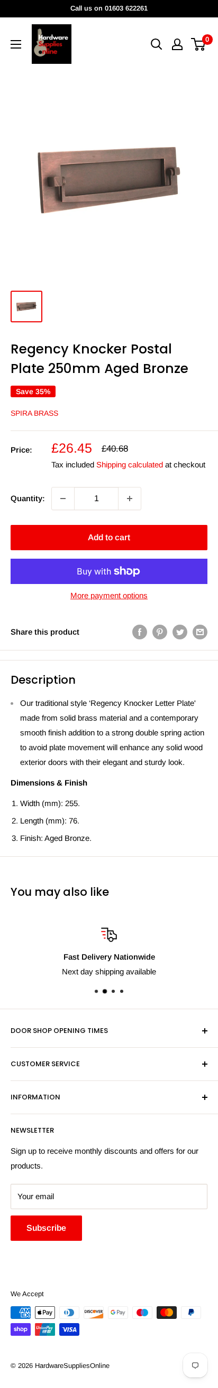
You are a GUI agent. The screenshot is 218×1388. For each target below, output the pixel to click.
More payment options (109, 595)
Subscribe (46, 1227)
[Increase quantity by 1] (130, 498)
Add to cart (109, 537)
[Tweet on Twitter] (179, 631)
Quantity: (28, 498)
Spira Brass (34, 413)
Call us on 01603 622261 (109, 8)
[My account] (177, 44)
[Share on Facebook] (139, 631)
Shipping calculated (129, 464)
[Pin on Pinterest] (159, 631)
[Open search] (156, 44)
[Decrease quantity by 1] (63, 498)
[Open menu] (16, 44)
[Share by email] (200, 631)
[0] (198, 44)
